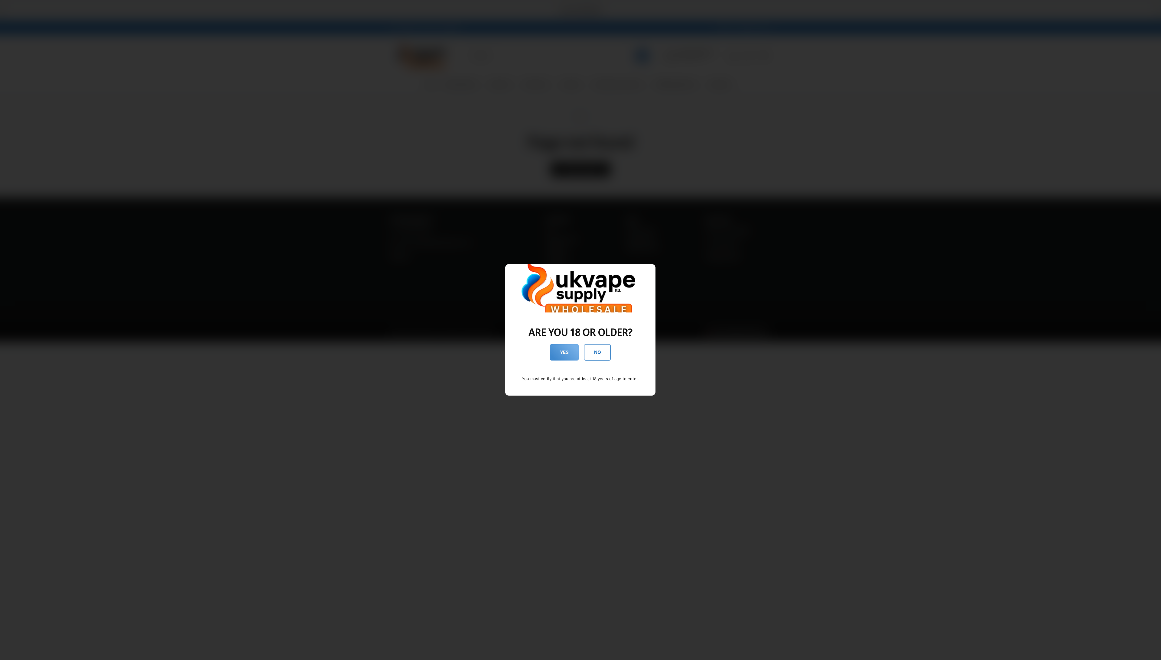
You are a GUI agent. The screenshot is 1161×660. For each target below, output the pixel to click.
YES (564, 352)
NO (597, 352)
